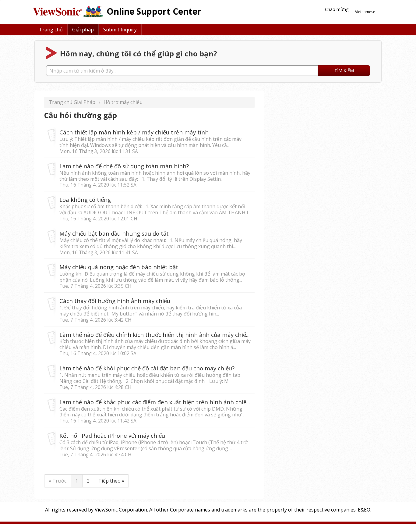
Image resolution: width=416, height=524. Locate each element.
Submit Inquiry (120, 29)
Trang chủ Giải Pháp (73, 102)
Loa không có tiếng (85, 199)
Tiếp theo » (111, 480)
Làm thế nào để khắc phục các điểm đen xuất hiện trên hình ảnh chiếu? (155, 402)
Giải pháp (83, 29)
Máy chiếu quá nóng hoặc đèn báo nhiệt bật (118, 267)
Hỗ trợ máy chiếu (123, 102)
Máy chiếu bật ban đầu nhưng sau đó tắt (114, 233)
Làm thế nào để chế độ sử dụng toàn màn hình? (124, 166)
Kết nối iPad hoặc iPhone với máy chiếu (112, 435)
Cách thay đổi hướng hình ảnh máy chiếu (114, 301)
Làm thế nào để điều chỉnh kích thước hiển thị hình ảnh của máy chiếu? (155, 334)
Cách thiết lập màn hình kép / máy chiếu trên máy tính (134, 132)
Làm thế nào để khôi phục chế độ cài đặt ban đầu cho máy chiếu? (146, 368)
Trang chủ (51, 29)
